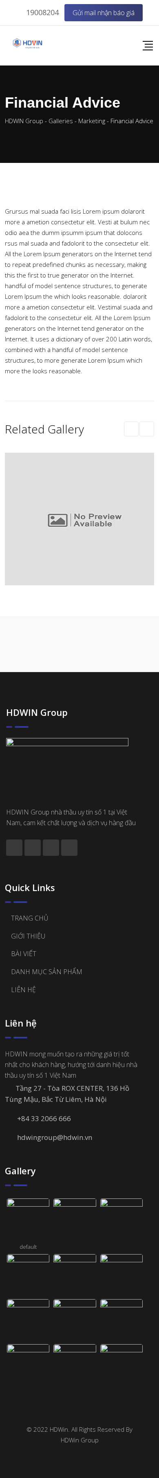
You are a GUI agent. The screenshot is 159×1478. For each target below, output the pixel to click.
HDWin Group (80, 1440)
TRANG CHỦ (30, 918)
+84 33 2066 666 (44, 1118)
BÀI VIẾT (23, 953)
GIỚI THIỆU (28, 936)
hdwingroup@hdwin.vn (54, 1137)
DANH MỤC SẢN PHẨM (46, 971)
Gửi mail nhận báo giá (104, 12)
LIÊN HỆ (23, 989)
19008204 (42, 12)
